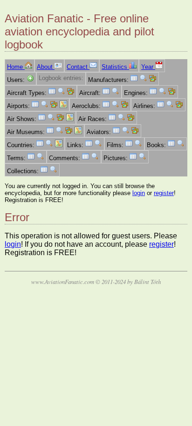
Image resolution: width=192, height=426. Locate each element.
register (164, 192)
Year (148, 66)
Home (16, 66)
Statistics (115, 66)
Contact (78, 66)
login (138, 192)
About (46, 66)
